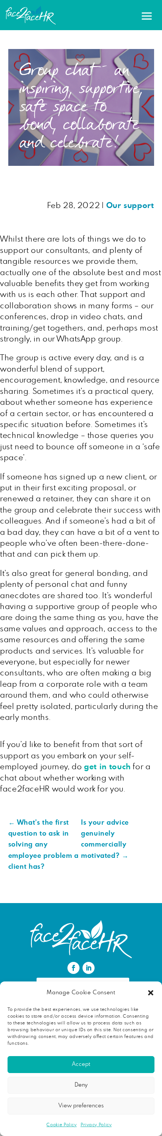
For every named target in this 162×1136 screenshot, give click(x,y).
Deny (81, 1085)
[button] (150, 993)
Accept (81, 1064)
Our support (130, 206)
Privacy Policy (96, 1124)
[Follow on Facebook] (73, 968)
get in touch (107, 767)
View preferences (81, 1105)
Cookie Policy (61, 1124)
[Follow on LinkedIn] (89, 968)
